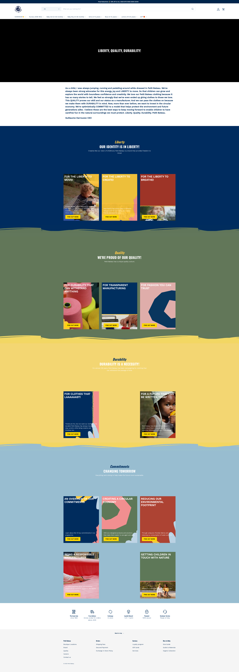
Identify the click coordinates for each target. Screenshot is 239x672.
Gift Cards (135, 647)
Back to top (118, 633)
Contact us (67, 657)
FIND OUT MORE (73, 217)
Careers (66, 654)
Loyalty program (137, 644)
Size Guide (166, 644)
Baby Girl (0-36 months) (55, 17)
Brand (65, 647)
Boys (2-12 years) (111, 17)
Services (135, 651)
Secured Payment (102, 647)
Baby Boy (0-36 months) (76, 17)
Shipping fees (100, 644)
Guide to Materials (169, 647)
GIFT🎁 (142, 17)
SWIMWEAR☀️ (19, 17)
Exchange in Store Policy (104, 651)
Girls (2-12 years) (94, 17)
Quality (65, 651)
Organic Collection (169, 651)
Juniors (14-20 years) (128, 17)
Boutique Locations (70, 644)
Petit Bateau (71, 663)
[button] (223, 9)
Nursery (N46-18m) (35, 17)
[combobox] (118, 9)
